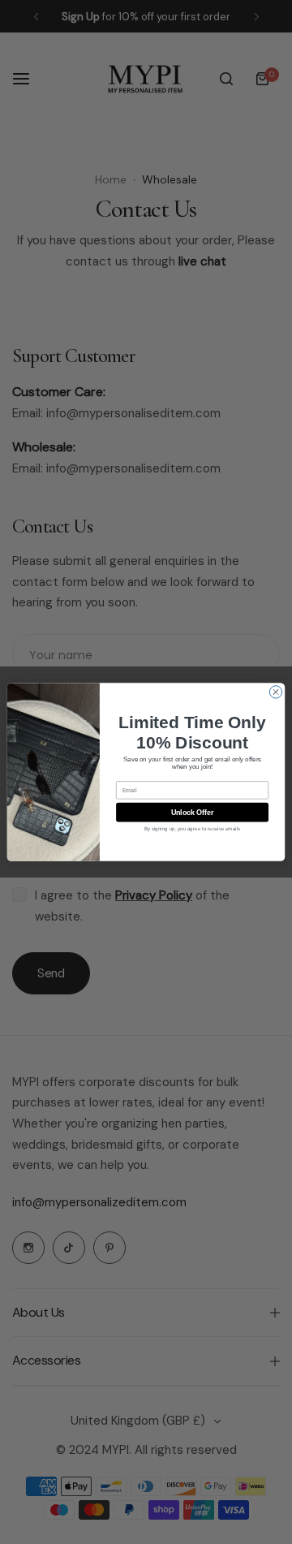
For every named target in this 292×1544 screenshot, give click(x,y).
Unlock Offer (192, 813)
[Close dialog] (275, 692)
